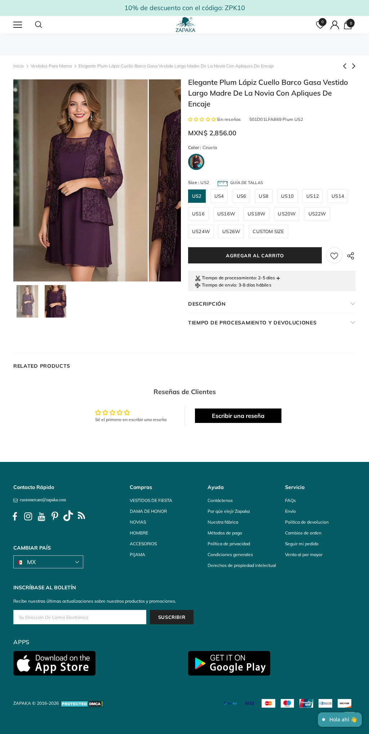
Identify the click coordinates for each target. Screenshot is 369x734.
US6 (241, 196)
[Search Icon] (46, 25)
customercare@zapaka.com (42, 500)
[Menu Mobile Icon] (17, 25)
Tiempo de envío (219, 285)
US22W (317, 214)
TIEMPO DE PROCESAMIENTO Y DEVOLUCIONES (252, 322)
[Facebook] (14, 516)
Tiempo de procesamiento (229, 277)
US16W (226, 214)
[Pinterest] (54, 516)
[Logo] (185, 24)
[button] (202, 119)
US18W (256, 214)
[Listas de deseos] (334, 255)
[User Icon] (334, 25)
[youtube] (41, 516)
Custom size (268, 231)
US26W (231, 231)
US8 (263, 196)
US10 (287, 196)
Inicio (18, 66)
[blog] (81, 516)
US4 (219, 196)
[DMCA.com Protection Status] (82, 703)
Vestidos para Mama (51, 66)
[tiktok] (68, 516)
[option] (80, 180)
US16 (198, 214)
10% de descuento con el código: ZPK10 (184, 8)
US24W (201, 231)
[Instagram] (28, 516)
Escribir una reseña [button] (238, 415)
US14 (338, 196)
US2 (197, 196)
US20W (286, 214)
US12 (312, 196)
